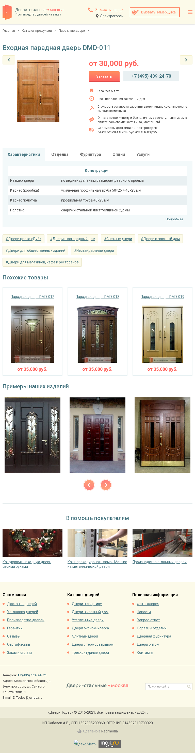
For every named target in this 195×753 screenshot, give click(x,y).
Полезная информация (155, 595)
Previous (89, 485)
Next (105, 485)
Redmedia (109, 731)
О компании (14, 595)
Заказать (104, 76)
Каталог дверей (83, 595)
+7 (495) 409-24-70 (151, 76)
